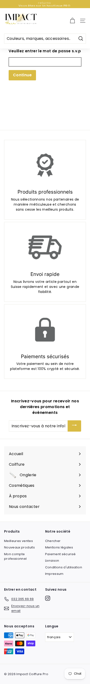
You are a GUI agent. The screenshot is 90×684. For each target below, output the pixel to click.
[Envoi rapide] (45, 247)
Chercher (53, 541)
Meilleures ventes (18, 541)
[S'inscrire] (74, 426)
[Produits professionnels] (45, 165)
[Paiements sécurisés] (45, 330)
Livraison (52, 560)
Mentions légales (59, 547)
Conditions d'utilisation (63, 567)
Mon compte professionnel (15, 556)
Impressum (54, 573)
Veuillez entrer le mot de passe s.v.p (45, 51)
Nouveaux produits (19, 547)
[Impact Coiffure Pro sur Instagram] (47, 598)
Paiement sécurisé (60, 554)
